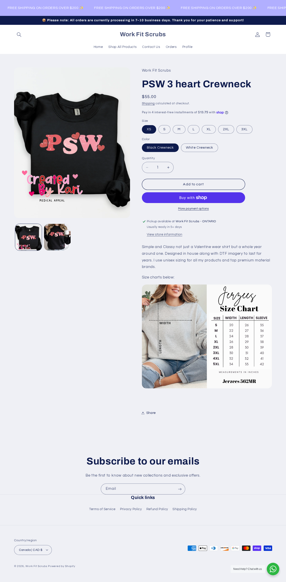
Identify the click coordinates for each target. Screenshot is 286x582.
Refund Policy (157, 509)
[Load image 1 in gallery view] (28, 237)
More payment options (193, 208)
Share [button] (151, 413)
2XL (226, 129)
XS (149, 129)
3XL (244, 129)
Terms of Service (102, 509)
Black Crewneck (160, 147)
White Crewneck (199, 147)
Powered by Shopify (61, 566)
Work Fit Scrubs (36, 566)
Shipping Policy (184, 509)
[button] (19, 34)
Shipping (148, 103)
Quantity (148, 158)
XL (209, 129)
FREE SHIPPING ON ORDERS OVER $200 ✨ (42, 8)
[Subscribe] (180, 489)
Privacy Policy (131, 509)
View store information (164, 234)
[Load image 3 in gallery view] (57, 237)
